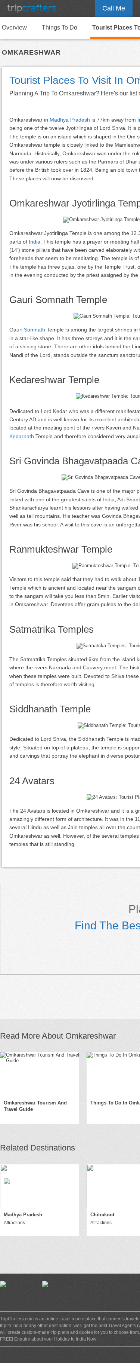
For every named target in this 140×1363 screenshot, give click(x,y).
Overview (14, 27)
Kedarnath (21, 436)
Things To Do (59, 27)
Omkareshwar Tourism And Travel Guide (35, 1106)
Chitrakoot (102, 1214)
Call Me (113, 8)
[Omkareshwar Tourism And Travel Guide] (39, 1074)
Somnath (34, 330)
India (34, 242)
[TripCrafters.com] (31, 8)
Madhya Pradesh (70, 120)
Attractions (14, 1222)
